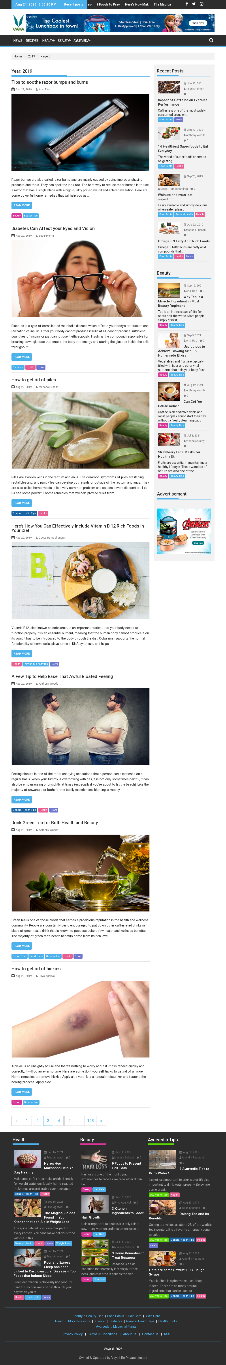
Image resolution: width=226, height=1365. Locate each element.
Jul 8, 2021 (194, 435)
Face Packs (115, 1316)
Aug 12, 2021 (195, 385)
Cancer (100, 1321)
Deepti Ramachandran (52, 537)
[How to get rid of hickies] (80, 1019)
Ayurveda (81, 41)
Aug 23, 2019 (191, 1202)
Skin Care (99, 1279)
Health (48, 41)
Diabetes (18, 367)
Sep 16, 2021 (55, 1152)
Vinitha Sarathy (195, 440)
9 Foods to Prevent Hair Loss (98, 4)
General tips (53, 956)
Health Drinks (167, 1321)
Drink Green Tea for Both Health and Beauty (54, 822)
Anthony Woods (48, 683)
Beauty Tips (31, 215)
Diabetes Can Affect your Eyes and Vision (53, 228)
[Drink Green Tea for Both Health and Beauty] (80, 873)
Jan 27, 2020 (195, 129)
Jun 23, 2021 (195, 83)
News (17, 41)
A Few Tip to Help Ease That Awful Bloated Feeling (62, 676)
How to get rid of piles (33, 379)
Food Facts (36, 956)
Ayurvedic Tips (163, 1139)
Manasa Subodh (48, 387)
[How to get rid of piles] (80, 430)
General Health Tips (24, 513)
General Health (184, 214)
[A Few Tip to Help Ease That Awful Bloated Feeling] (80, 726)
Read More (22, 205)
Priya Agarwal (47, 976)
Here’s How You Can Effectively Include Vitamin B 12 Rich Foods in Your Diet (77, 528)
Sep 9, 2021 (194, 335)
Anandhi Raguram (193, 1157)
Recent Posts (170, 71)
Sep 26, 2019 (195, 176)
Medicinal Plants (125, 1327)
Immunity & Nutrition (36, 664)
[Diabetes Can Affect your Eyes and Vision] (80, 278)
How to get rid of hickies (36, 968)
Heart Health (33, 1297)
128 (90, 1120)
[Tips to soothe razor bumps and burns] (80, 132)
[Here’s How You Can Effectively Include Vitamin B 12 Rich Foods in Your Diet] (80, 580)
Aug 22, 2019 (195, 224)
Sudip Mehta (46, 235)
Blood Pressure (79, 1321)
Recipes (32, 41)
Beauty (64, 41)
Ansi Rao (44, 89)
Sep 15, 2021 (195, 285)
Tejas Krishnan (195, 88)
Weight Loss (63, 1243)
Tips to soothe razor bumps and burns (49, 82)
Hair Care (99, 1189)
